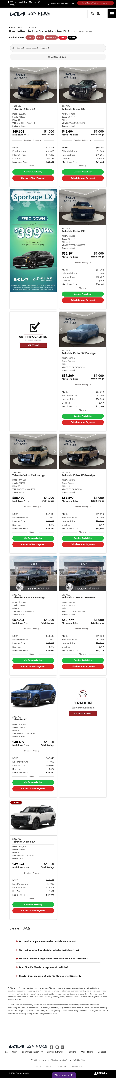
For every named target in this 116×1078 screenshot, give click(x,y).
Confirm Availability (33, 172)
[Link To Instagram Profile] (62, 1047)
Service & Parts (55, 1052)
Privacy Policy (62, 1066)
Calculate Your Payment (33, 178)
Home (5, 1052)
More (31, 166)
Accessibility (77, 1066)
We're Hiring (87, 1052)
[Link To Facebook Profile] (52, 1047)
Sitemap (48, 1066)
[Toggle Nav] (112, 13)
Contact (102, 1052)
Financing (71, 1052)
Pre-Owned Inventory (32, 1052)
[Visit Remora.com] (100, 1074)
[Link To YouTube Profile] (57, 1047)
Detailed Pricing (31, 140)
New (14, 1052)
